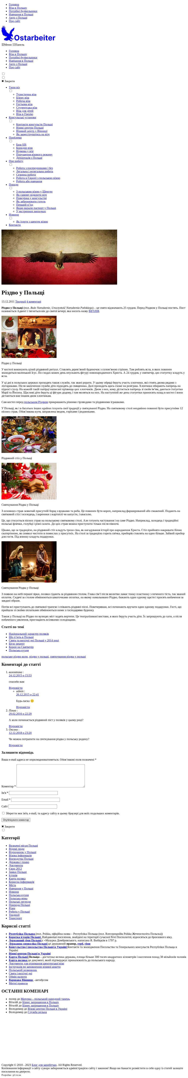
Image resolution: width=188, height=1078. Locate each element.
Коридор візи (24, 147)
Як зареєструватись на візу (33, 134)
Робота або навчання (29, 181)
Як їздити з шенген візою (32, 221)
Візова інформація (20, 855)
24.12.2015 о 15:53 (20, 675)
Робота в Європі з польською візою (38, 178)
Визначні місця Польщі (23, 845)
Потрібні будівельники (23, 11)
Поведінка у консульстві (31, 198)
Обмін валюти (18, 976)
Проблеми (15, 137)
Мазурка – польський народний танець (45, 998)
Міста (12, 885)
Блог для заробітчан (44, 1064)
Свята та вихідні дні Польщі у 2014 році (34, 640)
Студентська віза (26, 107)
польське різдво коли (14, 656)
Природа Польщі (19, 905)
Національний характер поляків (29, 633)
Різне (12, 908)
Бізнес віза (22, 97)
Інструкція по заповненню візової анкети (35, 966)
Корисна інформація (21, 881)
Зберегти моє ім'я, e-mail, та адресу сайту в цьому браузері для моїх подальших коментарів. (63, 813)
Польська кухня (19, 650)
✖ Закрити (8, 81)
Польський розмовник (23, 970)
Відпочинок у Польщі (22, 852)
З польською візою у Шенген (34, 191)
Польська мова (18, 898)
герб (80, 943)
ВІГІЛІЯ (94, 311)
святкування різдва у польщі (68, 656)
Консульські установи (22, 117)
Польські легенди (20, 901)
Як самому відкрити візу (31, 194)
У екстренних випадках (31, 211)
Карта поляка (17, 878)
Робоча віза (23, 101)
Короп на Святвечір (21, 647)
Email (5, 799)
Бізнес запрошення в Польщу (40, 1002)
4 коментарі (34, 301)
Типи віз (14, 87)
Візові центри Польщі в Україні (47, 1008)
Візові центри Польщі (30, 127)
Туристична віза (26, 94)
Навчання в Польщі (21, 14)
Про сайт (14, 21)
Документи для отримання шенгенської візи (36, 963)
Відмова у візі (24, 151)
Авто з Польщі (18, 17)
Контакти (15, 224)
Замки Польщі (18, 872)
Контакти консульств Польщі (34, 124)
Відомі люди (16, 848)
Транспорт (15, 918)
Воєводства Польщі (21, 858)
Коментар (8, 786)
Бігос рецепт (17, 643)
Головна (14, 4)
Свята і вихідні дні (20, 973)
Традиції (20, 301)
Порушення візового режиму (34, 154)
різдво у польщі (39, 656)
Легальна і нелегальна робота (34, 171)
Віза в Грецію (24, 114)
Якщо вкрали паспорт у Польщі (36, 208)
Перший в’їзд (24, 204)
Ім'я (4, 792)
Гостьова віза (24, 104)
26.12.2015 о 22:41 (27, 694)
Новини (14, 214)
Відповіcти (16, 687)
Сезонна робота (26, 174)
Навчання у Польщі (21, 888)
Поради (13, 184)
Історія (13, 875)
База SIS (21, 144)
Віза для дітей (24, 110)
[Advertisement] (94, 1040)
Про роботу (16, 161)
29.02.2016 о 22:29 (20, 713)
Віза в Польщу (18, 7)
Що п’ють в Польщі (21, 637)
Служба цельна (37, 1012)
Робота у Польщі (19, 911)
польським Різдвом (36, 402)
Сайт (4, 806)
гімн (87, 943)
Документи (16, 865)
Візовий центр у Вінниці (31, 131)
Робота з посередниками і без (34, 168)
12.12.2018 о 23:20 (20, 732)
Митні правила (18, 983)
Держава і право (19, 862)
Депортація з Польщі (29, 157)
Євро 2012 (15, 868)
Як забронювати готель (31, 201)
